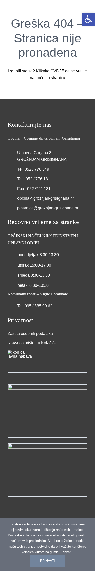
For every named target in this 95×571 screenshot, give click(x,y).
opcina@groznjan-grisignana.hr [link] (45, 198)
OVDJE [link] (57, 71)
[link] (88, 19)
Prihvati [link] (47, 561)
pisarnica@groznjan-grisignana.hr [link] (47, 208)
